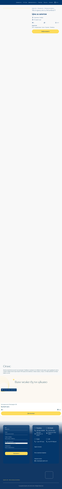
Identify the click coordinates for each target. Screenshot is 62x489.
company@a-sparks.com (42, 460)
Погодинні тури (37, 19)
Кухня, (43, 27)
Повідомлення (8, 445)
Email (6, 432)
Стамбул (41, 17)
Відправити (16, 453)
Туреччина (36, 17)
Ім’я (6, 427)
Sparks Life (34, 8)
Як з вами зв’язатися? (9, 441)
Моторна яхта (40, 8)
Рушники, (47, 27)
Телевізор (52, 27)
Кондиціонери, (38, 27)
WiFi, (33, 27)
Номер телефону (8, 436)
